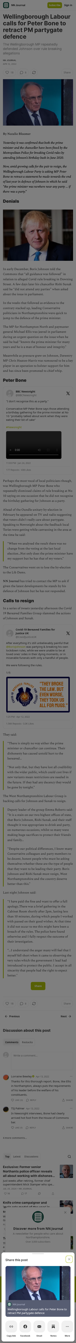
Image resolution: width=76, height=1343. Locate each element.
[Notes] (53, 1326)
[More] (67, 1326)
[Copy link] (11, 1326)
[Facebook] (25, 1326)
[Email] (39, 1326)
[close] (69, 1259)
